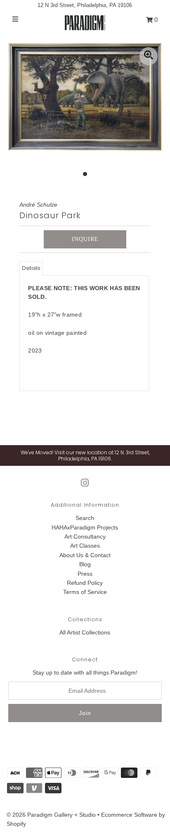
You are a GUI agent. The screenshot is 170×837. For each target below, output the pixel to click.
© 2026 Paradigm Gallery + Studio (51, 814)
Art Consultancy (85, 536)
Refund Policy (85, 582)
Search (85, 518)
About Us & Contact (85, 555)
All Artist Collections (84, 632)
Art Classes (85, 545)
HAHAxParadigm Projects (85, 527)
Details (31, 268)
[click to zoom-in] (148, 56)
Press (85, 573)
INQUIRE (85, 239)
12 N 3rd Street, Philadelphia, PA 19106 (85, 5)
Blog (85, 564)
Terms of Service (85, 592)
